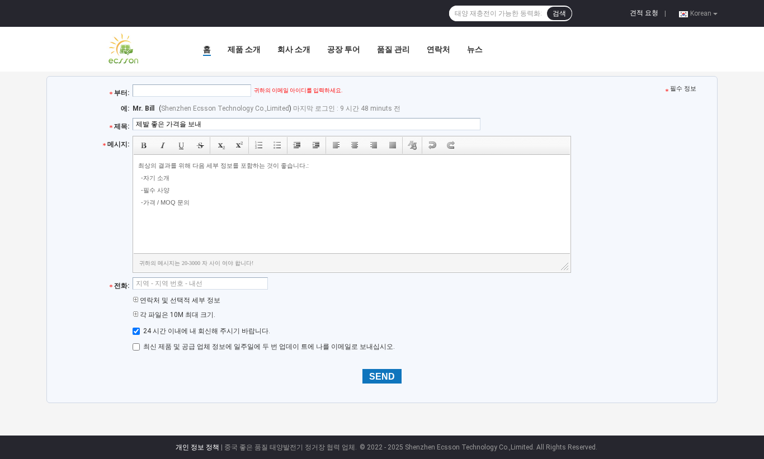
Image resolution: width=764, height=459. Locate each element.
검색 (559, 13)
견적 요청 (644, 13)
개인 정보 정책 (197, 447)
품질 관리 (393, 49)
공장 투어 (343, 49)
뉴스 (475, 49)
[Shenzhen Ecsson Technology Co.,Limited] (107, 49)
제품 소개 (244, 49)
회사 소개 (293, 49)
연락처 (438, 49)
